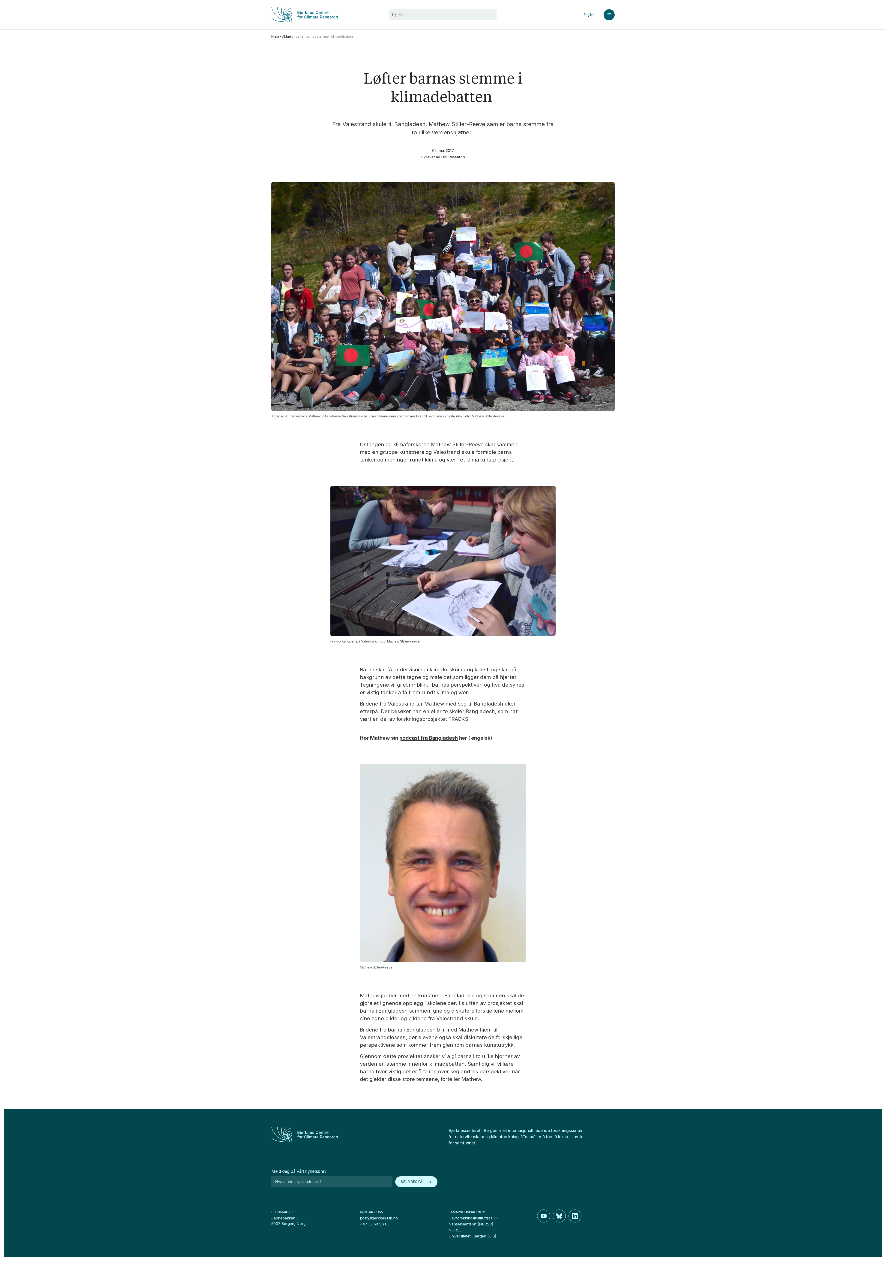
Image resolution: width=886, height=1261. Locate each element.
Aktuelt (287, 36)
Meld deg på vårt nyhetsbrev (298, 1171)
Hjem (275, 36)
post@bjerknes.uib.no (379, 1218)
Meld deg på (411, 1182)
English (589, 15)
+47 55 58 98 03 (374, 1224)
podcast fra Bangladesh (428, 738)
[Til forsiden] (324, 14)
